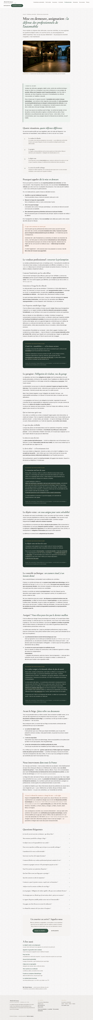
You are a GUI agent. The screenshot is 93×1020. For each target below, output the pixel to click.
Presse (87, 2)
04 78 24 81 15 (7, 5)
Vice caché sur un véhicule (30, 968)
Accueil (24, 14)
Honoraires (75, 2)
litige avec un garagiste (57, 381)
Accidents (60, 2)
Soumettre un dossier (17, 5)
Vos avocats (82, 2)
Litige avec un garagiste (29, 964)
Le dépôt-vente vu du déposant (31, 945)
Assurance (54, 2)
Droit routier (48, 2)
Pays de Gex (26, 954)
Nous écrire (40, 1006)
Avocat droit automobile (29, 959)
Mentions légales (30, 1016)
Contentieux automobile (38, 2)
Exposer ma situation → (40, 930)
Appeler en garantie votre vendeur (32, 949)
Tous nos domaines (42, 1009)
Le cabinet (49, 1009)
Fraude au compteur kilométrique (32, 973)
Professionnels (68, 2)
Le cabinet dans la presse (30, 978)
